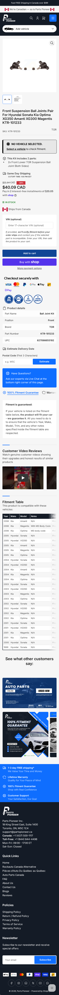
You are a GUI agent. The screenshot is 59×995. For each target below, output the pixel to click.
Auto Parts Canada (13, 874)
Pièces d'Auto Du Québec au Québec (24, 870)
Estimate (44, 361)
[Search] (31, 18)
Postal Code (20, 355)
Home (5, 862)
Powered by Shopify (40, 991)
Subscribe (45, 959)
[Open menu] (53, 18)
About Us (7, 883)
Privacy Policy (10, 920)
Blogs (5, 891)
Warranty (52, 392)
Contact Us (8, 887)
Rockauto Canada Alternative (19, 866)
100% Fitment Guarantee (23, 392)
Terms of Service (12, 924)
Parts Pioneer (23, 991)
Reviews (7, 895)
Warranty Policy (11, 928)
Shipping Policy (11, 911)
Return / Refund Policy (15, 916)
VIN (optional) (13, 219)
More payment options (29, 268)
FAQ (4, 879)
